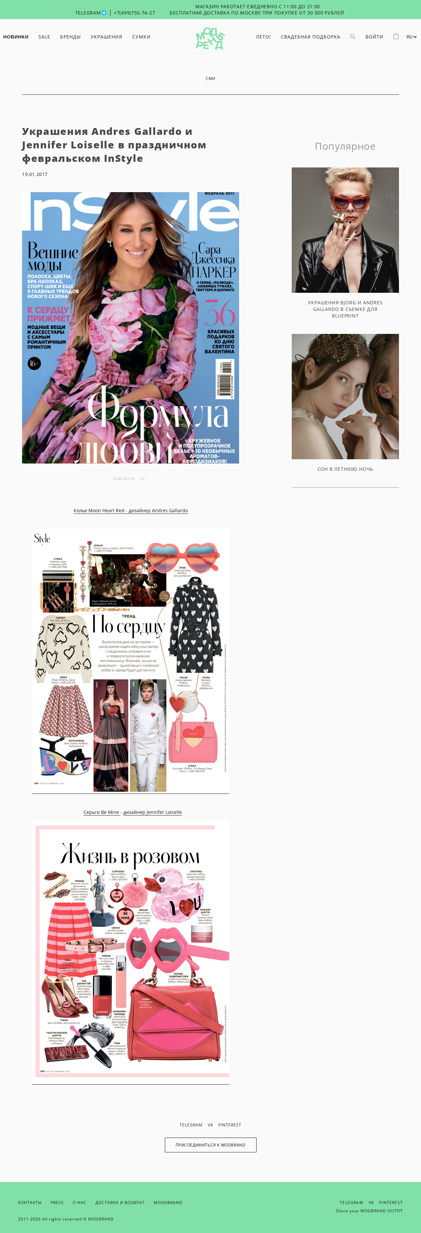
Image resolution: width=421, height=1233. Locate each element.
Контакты (30, 1202)
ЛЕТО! (263, 37)
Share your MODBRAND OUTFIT (369, 1211)
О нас (80, 1202)
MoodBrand (168, 1202)
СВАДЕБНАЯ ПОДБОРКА (310, 37)
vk (142, 478)
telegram (191, 1125)
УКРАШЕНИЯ (106, 37)
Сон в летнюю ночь (345, 469)
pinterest (229, 1125)
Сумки (141, 37)
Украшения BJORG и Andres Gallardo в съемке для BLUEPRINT (345, 309)
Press (57, 1202)
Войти (374, 37)
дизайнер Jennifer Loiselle (152, 812)
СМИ (210, 78)
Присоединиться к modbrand (211, 1145)
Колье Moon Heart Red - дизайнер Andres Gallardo (131, 510)
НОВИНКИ (16, 36)
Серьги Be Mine (102, 812)
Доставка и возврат (120, 1202)
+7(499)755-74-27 (134, 13)
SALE (44, 37)
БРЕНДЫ (70, 37)
